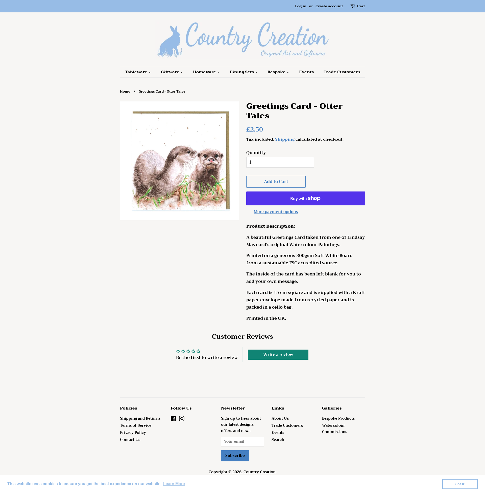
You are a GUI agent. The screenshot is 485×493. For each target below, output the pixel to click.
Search (278, 440)
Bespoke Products (338, 418)
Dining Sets (242, 72)
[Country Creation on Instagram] (181, 420)
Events (306, 72)
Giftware (170, 72)
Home (125, 91)
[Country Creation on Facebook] (173, 420)
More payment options (276, 211)
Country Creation (260, 472)
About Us (280, 418)
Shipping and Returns (140, 418)
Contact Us (130, 440)
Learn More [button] (174, 484)
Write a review (278, 354)
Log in (300, 6)
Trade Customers (342, 72)
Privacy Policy (133, 433)
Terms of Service (135, 425)
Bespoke (277, 72)
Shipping (285, 139)
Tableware (136, 72)
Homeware (205, 72)
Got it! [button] (460, 484)
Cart (361, 6)
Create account (329, 6)
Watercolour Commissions (334, 428)
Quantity (256, 152)
